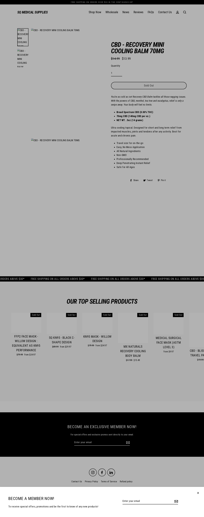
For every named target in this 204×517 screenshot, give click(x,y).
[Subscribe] (176, 501)
